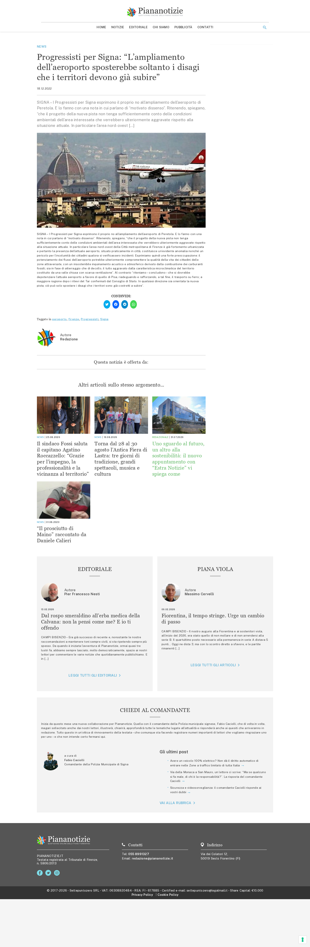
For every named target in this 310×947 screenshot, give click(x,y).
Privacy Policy (142, 894)
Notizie (117, 27)
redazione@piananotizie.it (152, 858)
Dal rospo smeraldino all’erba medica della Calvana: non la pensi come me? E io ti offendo (90, 622)
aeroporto (59, 319)
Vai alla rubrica (175, 803)
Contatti (205, 27)
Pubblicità (183, 27)
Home (101, 27)
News (41, 46)
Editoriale (138, 27)
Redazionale (160, 437)
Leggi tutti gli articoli (213, 665)
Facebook (40, 873)
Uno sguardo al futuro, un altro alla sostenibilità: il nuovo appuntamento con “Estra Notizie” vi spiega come (178, 459)
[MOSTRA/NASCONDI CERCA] (264, 27)
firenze (73, 319)
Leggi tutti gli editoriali (93, 675)
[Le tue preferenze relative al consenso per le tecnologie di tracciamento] (303, 940)
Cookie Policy (168, 894)
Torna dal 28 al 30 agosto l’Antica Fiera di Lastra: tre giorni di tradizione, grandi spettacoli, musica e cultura (120, 459)
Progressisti (89, 319)
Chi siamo (161, 27)
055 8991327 (138, 854)
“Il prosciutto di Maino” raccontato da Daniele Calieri (61, 534)
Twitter (49, 873)
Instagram (57, 873)
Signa (104, 319)
